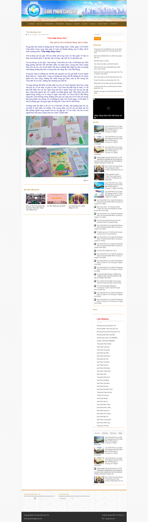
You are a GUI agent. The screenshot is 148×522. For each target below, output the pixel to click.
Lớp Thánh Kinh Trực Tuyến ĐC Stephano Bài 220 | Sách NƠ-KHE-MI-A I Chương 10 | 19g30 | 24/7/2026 (108, 202)
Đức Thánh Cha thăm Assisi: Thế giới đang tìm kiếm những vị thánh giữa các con (114, 168)
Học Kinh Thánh (102, 24)
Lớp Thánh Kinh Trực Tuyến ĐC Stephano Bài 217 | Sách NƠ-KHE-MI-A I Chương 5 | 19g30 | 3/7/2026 (108, 238)
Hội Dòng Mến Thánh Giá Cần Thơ (107, 329)
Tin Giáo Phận (48, 24)
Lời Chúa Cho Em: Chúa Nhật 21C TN (77, 207)
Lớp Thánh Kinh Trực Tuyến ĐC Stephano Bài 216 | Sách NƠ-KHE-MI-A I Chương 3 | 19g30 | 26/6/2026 (108, 245)
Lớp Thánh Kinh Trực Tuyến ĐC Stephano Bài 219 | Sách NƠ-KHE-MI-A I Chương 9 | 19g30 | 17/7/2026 (108, 215)
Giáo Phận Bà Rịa (102, 398)
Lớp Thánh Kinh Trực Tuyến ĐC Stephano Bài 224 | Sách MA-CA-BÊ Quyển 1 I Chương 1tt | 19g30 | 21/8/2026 (108, 140)
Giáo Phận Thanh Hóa (104, 371)
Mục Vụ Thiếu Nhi (32, 34)
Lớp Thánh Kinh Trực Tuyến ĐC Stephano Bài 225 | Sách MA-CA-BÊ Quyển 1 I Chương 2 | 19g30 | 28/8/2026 (108, 129)
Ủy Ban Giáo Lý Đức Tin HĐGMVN (107, 338)
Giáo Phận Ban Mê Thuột (105, 389)
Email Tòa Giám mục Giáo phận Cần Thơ (106, 80)
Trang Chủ (25, 23)
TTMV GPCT (113, 24)
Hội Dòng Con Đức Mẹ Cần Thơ (106, 325)
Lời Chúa (31, 24)
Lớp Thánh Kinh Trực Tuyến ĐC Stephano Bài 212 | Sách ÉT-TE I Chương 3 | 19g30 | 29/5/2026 (108, 294)
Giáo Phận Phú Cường (104, 413)
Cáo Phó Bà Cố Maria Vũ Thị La (106, 250)
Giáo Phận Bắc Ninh (103, 353)
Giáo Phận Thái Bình (103, 362)
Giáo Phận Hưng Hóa (103, 350)
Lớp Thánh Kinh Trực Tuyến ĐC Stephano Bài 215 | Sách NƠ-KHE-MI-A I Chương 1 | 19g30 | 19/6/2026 (108, 255)
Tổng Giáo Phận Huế (103, 377)
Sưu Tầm (84, 24)
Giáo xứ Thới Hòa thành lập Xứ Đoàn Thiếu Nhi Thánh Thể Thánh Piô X (35, 208)
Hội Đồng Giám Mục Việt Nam (106, 335)
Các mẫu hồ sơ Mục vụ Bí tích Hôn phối (106, 64)
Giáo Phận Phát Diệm (103, 368)
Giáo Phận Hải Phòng (103, 356)
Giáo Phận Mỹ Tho (102, 416)
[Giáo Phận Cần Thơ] (74, 10)
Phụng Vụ (68, 24)
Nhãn (120, 433)
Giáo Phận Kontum (103, 386)
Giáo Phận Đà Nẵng (103, 380)
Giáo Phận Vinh (101, 374)
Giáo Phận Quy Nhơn (103, 383)
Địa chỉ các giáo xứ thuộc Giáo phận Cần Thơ (108, 77)
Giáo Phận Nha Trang (103, 404)
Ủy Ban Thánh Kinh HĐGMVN (106, 341)
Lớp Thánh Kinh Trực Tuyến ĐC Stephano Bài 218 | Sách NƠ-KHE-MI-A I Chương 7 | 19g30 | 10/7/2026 (108, 227)
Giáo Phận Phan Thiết (103, 407)
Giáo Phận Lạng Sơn (103, 347)
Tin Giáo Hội (59, 24)
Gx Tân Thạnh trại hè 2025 (56, 206)
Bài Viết (77, 24)
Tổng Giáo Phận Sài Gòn (104, 392)
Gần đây (97, 433)
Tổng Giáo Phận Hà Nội (104, 344)
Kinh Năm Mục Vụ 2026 (101, 61)
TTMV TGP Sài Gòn (103, 395)
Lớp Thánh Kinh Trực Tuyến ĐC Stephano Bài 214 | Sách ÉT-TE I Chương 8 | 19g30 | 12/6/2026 (108, 262)
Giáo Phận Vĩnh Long (103, 422)
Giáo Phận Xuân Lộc (103, 410)
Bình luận (113, 433)
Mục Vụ (39, 24)
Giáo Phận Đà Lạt (102, 401)
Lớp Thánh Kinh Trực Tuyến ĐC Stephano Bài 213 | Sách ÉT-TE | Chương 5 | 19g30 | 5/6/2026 (108, 269)
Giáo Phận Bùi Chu (102, 365)
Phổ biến (105, 433)
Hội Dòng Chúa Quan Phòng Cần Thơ (108, 332)
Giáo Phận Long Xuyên (104, 419)
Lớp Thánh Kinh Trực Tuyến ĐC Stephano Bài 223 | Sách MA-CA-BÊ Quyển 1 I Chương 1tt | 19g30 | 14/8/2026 (108, 150)
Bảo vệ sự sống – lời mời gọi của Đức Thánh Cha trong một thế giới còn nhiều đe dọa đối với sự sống (108, 208)
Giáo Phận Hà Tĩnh (102, 359)
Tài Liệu (92, 24)
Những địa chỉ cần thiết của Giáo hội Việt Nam (108, 83)
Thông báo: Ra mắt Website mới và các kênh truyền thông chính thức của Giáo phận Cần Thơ (108, 51)
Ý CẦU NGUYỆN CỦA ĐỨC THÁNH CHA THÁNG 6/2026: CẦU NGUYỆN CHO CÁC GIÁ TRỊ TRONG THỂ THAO (108, 276)
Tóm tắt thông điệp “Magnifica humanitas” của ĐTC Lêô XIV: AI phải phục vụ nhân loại (107, 287)
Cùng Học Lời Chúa (103, 426)
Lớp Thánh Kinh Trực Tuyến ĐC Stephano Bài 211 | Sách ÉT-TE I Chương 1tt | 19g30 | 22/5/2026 (108, 301)
